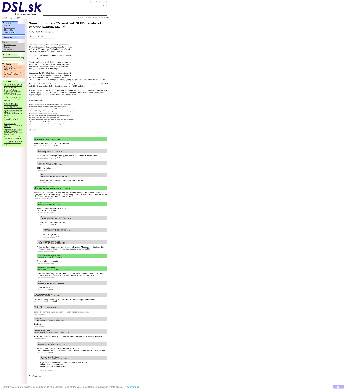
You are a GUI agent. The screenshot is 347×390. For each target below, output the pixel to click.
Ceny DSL (7, 25)
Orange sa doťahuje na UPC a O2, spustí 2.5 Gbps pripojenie (13, 74)
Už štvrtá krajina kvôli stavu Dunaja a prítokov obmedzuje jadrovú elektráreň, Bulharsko (50, 115)
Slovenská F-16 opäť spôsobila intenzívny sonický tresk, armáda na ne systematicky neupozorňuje (13, 92)
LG (53, 32)
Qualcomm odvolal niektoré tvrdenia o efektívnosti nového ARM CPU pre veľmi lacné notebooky (13, 132)
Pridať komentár (35, 376)
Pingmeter (7, 47)
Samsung (47, 32)
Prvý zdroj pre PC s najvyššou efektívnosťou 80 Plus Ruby (13, 125)
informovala (44, 56)
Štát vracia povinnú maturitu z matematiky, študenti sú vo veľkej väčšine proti (13, 85)
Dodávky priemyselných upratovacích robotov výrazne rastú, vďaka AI (12, 119)
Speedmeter (8, 44)
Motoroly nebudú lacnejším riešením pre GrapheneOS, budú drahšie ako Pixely (48, 106)
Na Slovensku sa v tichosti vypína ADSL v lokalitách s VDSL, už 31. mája (12, 68)
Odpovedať (37, 146)
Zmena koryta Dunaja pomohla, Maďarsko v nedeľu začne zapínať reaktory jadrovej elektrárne (13, 105)
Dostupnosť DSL (9, 28)
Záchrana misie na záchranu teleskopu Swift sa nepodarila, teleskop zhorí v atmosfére (13, 113)
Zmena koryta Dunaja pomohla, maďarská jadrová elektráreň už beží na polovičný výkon (50, 104)
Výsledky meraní (9, 32)
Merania (14, 44)
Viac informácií (132, 386)
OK (338, 387)
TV (42, 32)
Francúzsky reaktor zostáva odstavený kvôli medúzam (12, 137)
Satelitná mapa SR (9, 37)
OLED (38, 32)
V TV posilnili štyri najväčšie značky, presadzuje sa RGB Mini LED (13, 142)
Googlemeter (8, 49)
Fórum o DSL (8, 30)
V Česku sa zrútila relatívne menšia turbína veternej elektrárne (12, 99)
